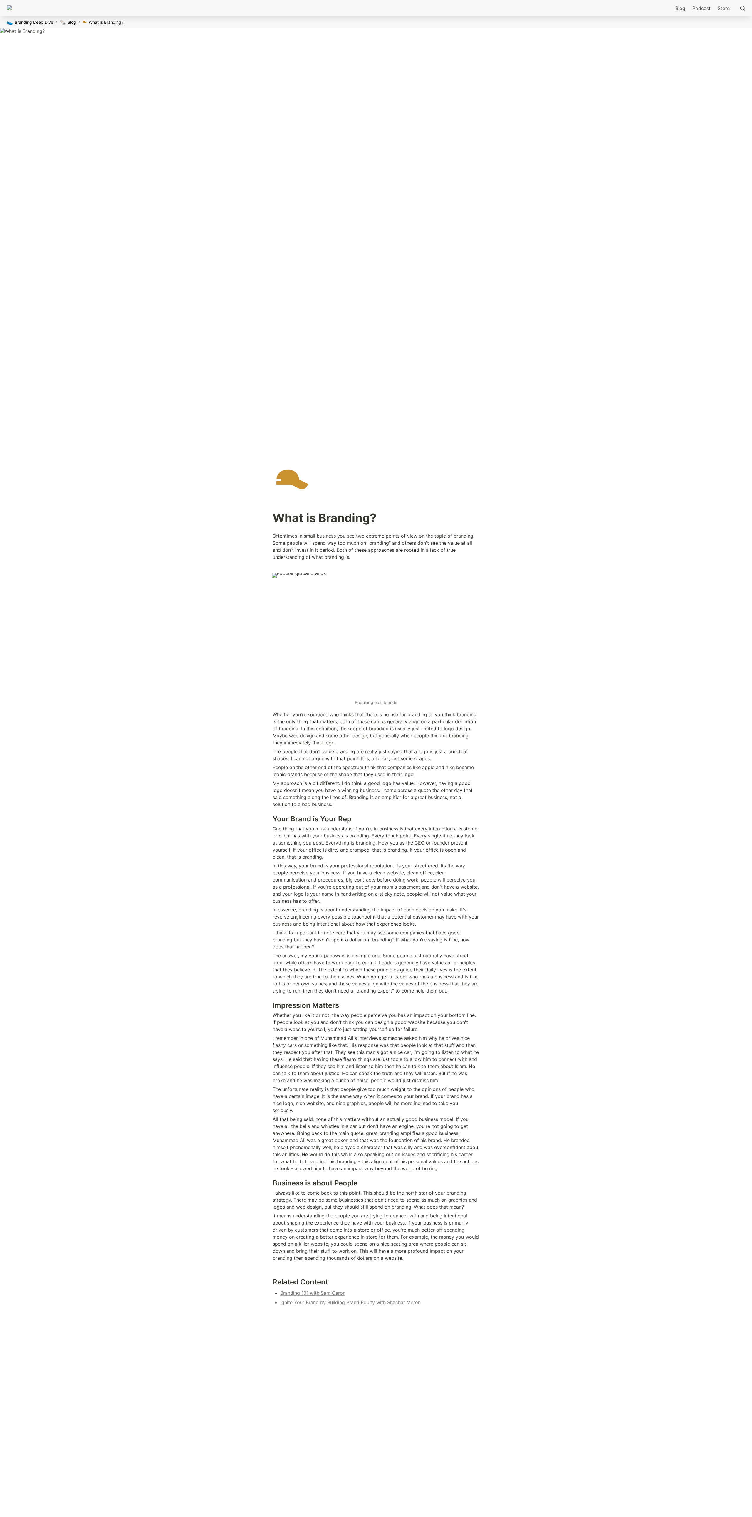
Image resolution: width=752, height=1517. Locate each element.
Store (724, 8)
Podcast (701, 8)
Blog (680, 8)
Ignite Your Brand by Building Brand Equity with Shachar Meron (350, 1302)
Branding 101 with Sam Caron (312, 1293)
